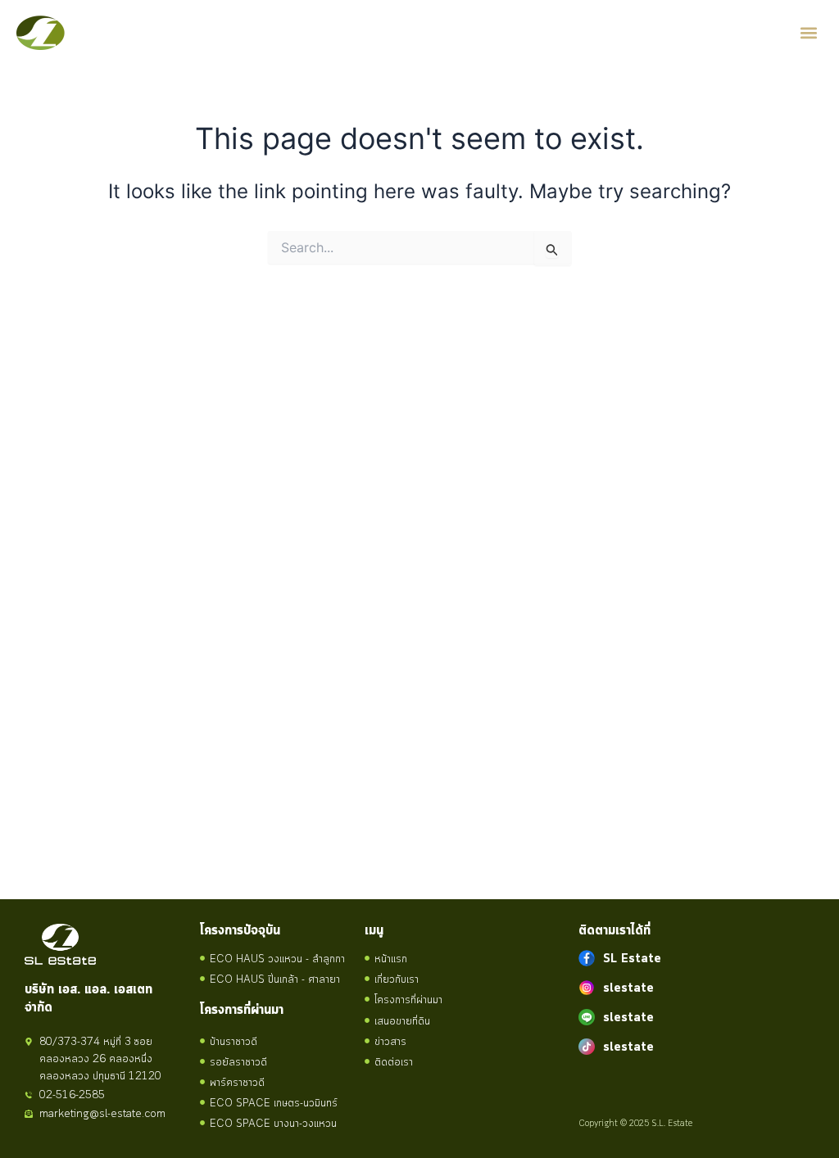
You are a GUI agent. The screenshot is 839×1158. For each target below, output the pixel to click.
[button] (809, 33)
